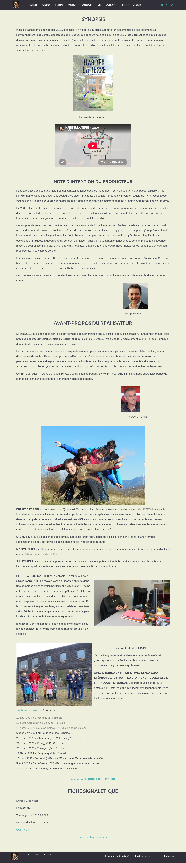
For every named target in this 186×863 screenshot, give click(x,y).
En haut (168, 856)
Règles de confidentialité (117, 856)
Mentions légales (142, 856)
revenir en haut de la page (93, 837)
